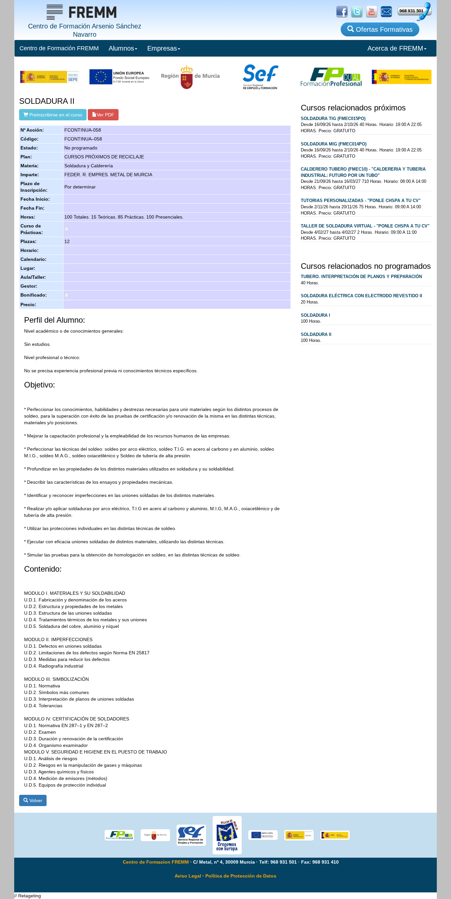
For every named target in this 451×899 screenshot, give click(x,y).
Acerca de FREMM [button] (395, 48)
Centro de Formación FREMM (59, 48)
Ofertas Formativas (383, 29)
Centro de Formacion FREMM (156, 862)
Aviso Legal (188, 876)
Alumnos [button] (121, 48)
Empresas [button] (162, 48)
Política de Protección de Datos (240, 876)
